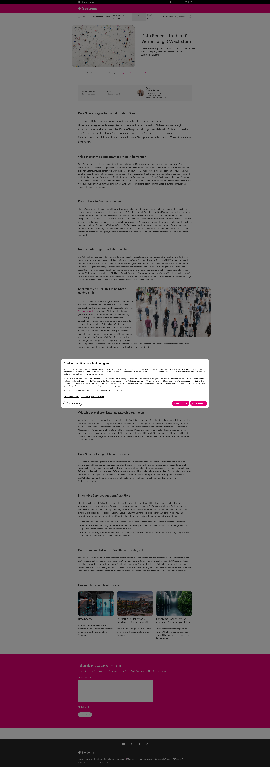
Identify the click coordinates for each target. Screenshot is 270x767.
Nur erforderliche (180, 403)
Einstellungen (74, 403)
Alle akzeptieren (198, 403)
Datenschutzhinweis (71, 396)
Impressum (85, 396)
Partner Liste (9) (97, 396)
